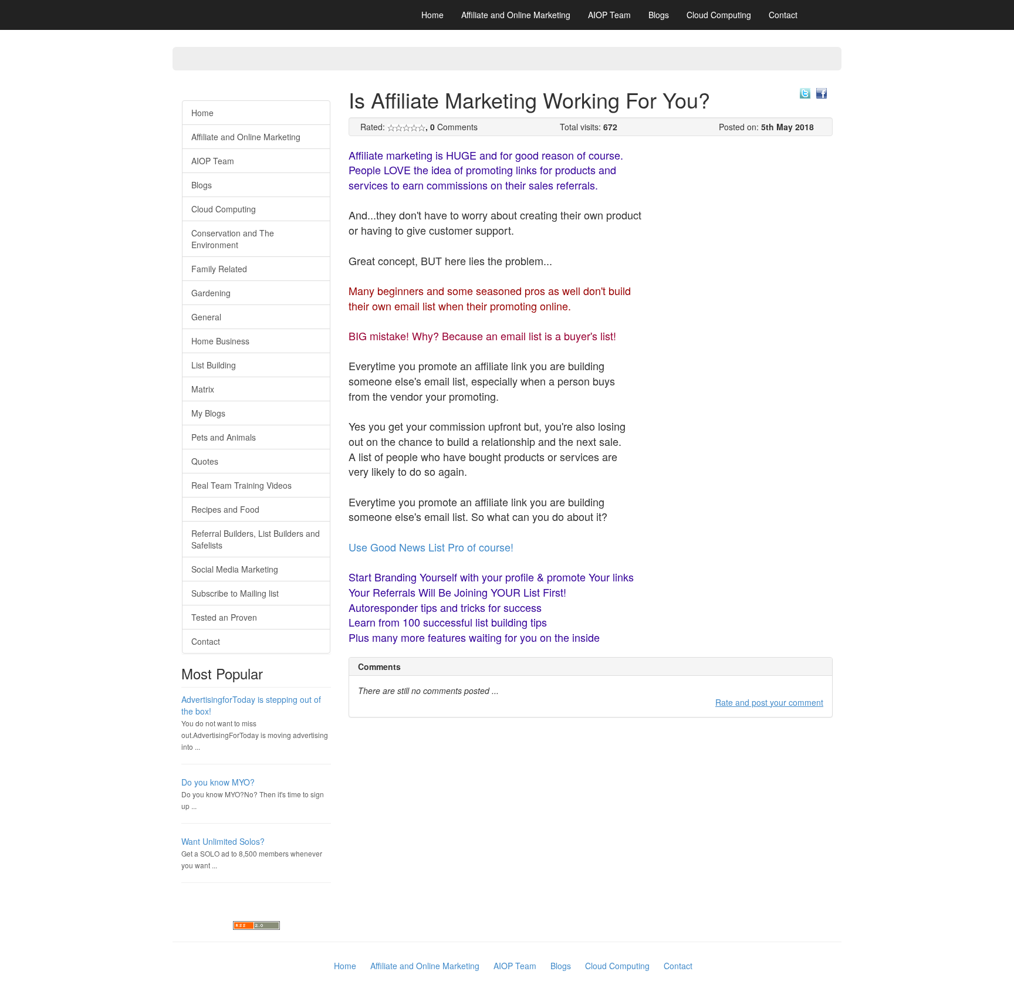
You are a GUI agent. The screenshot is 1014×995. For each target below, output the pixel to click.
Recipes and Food (225, 509)
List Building (213, 365)
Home (432, 15)
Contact (783, 15)
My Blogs (208, 413)
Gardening (211, 293)
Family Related (219, 269)
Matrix (202, 389)
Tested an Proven (224, 617)
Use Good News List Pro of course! (431, 546)
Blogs (658, 15)
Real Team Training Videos (241, 485)
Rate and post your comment (769, 702)
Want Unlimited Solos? (223, 841)
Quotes (204, 461)
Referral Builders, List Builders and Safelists (255, 539)
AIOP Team (609, 15)
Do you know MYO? (218, 782)
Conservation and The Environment (232, 239)
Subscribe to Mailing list (235, 593)
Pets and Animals (223, 437)
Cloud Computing (719, 15)
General (206, 317)
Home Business (220, 341)
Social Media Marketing (234, 569)
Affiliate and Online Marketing (515, 15)
